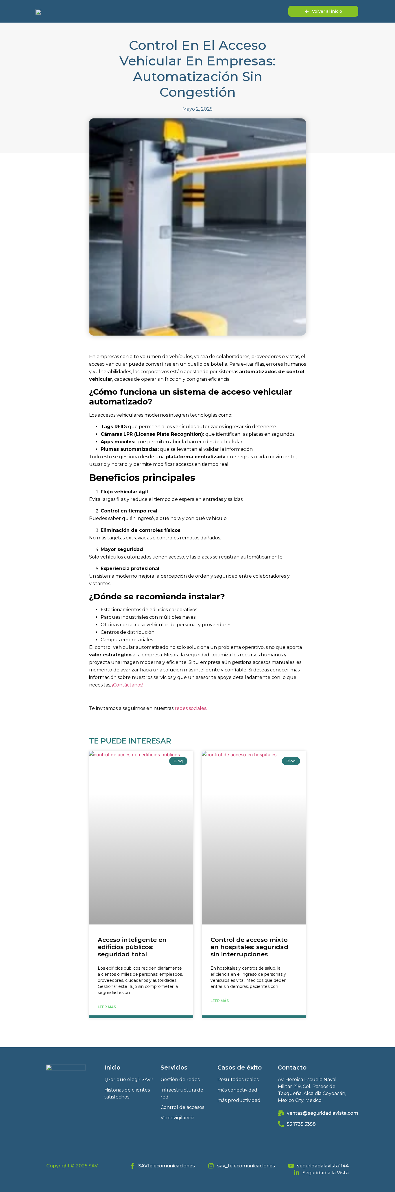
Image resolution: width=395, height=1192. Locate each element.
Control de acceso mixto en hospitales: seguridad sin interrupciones (249, 947)
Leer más (107, 1007)
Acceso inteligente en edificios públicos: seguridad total (132, 947)
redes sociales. (191, 708)
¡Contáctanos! (127, 685)
